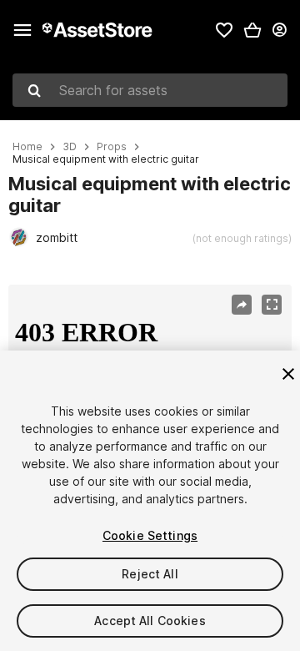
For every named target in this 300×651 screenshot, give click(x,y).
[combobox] (150, 90)
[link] (224, 30)
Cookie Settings (150, 535)
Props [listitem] (112, 147)
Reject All (150, 574)
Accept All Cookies (150, 620)
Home (27, 147)
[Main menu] (22, 30)
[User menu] (279, 30)
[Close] (288, 374)
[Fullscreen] (272, 305)
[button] (252, 30)
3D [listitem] (69, 147)
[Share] (242, 305)
